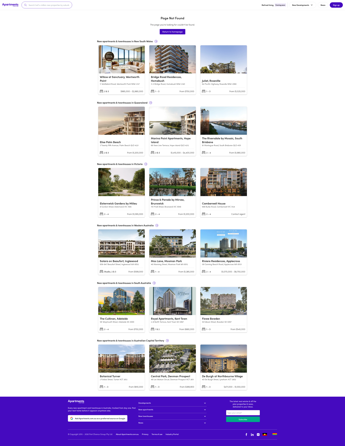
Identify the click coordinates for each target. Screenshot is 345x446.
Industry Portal (172, 434)
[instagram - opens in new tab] (258, 434)
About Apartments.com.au (127, 434)
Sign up (336, 5)
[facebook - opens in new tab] (246, 434)
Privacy (145, 434)
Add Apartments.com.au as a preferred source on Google (100, 418)
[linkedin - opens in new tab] (252, 434)
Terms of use (157, 434)
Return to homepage (172, 31)
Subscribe (243, 419)
